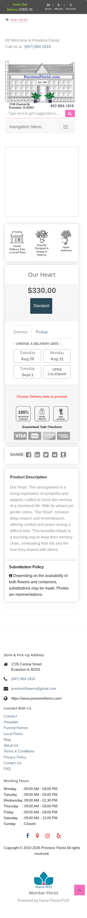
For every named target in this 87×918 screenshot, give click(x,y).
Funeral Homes (16, 728)
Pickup (42, 332)
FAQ (7, 769)
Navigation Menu (25, 126)
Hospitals (11, 722)
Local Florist (13, 734)
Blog (7, 739)
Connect (10, 716)
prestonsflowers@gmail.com (33, 688)
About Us (11, 745)
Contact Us (13, 763)
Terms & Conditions (19, 751)
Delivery (20, 332)
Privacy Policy (15, 757)
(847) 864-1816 (37, 47)
